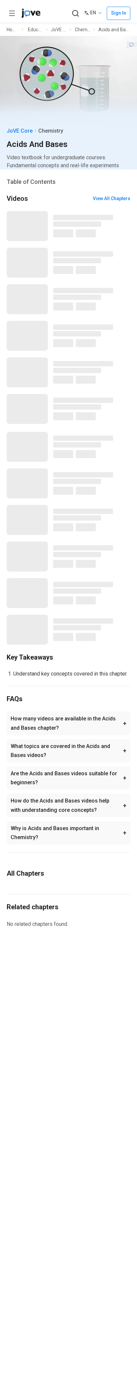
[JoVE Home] (31, 13)
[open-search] (75, 13)
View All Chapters (111, 198)
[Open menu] (12, 13)
